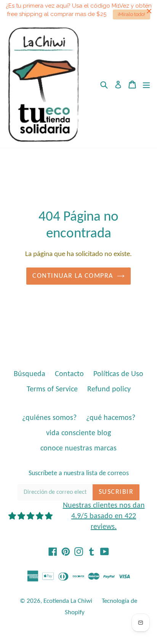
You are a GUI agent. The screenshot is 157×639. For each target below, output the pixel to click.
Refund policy (109, 389)
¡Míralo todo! (131, 14)
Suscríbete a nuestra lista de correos (79, 473)
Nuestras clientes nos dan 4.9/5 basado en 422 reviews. (104, 516)
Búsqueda (29, 374)
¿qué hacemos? (110, 418)
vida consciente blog (78, 433)
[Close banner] (149, 10)
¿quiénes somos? (49, 418)
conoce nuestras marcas (78, 448)
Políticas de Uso (118, 374)
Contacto (69, 374)
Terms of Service (52, 389)
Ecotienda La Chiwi (67, 601)
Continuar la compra (72, 276)
